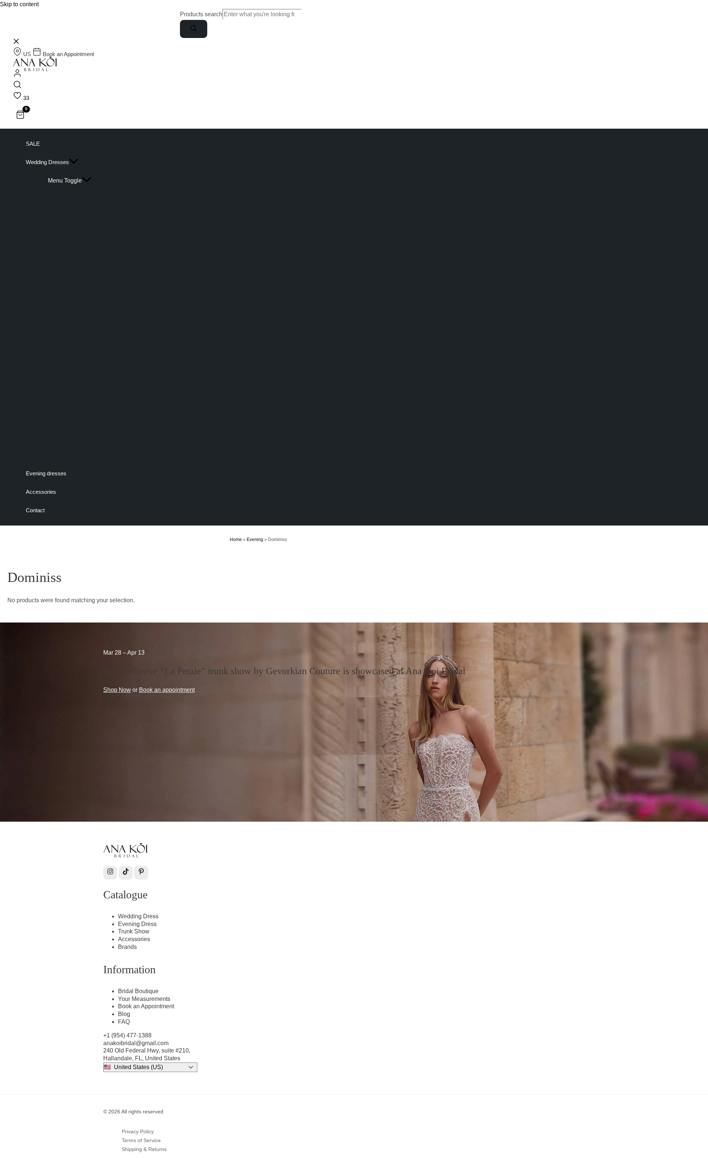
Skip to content (19, 4)
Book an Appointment (146, 1006)
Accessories (134, 939)
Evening (255, 539)
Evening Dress (137, 924)
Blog (124, 1014)
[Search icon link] (17, 86)
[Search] (193, 29)
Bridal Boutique (138, 991)
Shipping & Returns (144, 1149)
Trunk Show (133, 931)
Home (236, 539)
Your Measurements (144, 999)
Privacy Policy (138, 1131)
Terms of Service (141, 1140)
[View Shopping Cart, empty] (20, 115)
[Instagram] (110, 873)
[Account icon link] (17, 74)
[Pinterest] (141, 873)
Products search (201, 14)
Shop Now (117, 690)
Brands (127, 947)
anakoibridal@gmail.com (136, 1043)
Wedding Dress (138, 916)
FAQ (124, 1022)
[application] (74, 162)
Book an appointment (167, 690)
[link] (22, 54)
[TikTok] (126, 873)
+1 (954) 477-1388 (127, 1035)
